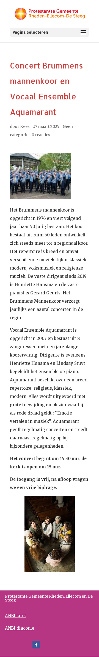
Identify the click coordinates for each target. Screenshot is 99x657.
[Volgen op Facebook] (36, 644)
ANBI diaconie (19, 628)
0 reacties (41, 134)
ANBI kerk (15, 615)
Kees (24, 126)
